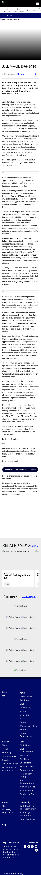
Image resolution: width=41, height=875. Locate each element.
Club (9, 16)
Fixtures (6, 745)
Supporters (25, 763)
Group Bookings (10, 764)
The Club (24, 755)
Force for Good (27, 819)
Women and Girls (28, 726)
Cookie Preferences (11, 855)
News (22, 693)
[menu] (38, 3)
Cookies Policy (11, 852)
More (33, 546)
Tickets (5, 760)
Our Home (25, 759)
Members (24, 715)
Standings (7, 753)
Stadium (24, 730)
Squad (5, 803)
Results (6, 749)
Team (22, 719)
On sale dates (9, 756)
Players (6, 806)
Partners (24, 722)
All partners (29, 597)
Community (25, 708)
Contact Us (9, 858)
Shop (4, 825)
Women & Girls (27, 787)
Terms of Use (10, 846)
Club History (26, 745)
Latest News (26, 696)
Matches (24, 711)
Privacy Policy (10, 849)
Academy (24, 700)
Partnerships (26, 770)
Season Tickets (28, 766)
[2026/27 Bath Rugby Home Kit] (18, 568)
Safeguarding (27, 790)
